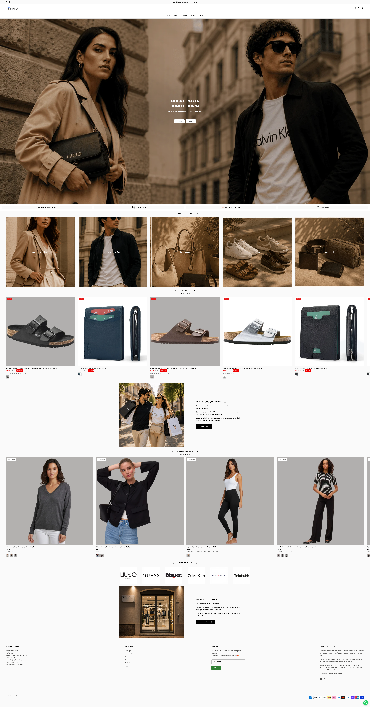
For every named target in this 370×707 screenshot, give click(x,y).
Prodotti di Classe (14, 696)
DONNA (179, 121)
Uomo (168, 15)
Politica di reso (129, 660)
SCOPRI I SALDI (204, 426)
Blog (126, 666)
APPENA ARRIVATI (185, 451)
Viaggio (184, 15)
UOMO (191, 121)
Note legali (128, 651)
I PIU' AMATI (185, 291)
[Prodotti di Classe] (13, 8)
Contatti (201, 15)
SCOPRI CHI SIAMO (205, 622)
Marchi (193, 15)
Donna (176, 15)
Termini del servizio (131, 654)
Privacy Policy (129, 657)
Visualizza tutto (185, 293)
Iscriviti (216, 668)
